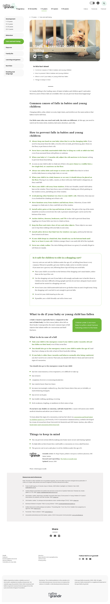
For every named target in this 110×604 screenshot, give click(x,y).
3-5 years (54, 9)
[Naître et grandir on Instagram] (80, 559)
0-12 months (32, 9)
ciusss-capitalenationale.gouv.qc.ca (47, 492)
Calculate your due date (9, 562)
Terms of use (42, 559)
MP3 (51, 56)
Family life (9, 53)
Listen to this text (40, 56)
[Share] (51, 536)
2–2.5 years (9, 27)
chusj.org (55, 497)
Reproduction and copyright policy (48, 557)
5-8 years (65, 9)
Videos (86, 9)
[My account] (98, 3)
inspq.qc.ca (37, 508)
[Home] (10, 6)
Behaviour (9, 35)
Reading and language (10, 73)
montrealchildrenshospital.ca (67, 504)
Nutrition (9, 66)
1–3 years (34, 17)
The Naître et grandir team (68, 459)
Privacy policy (42, 560)
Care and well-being (45, 17)
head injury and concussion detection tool (44, 425)
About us (40, 555)
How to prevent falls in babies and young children (52, 73)
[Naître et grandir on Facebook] (83, 559)
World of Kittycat (7, 560)
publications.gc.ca (31, 487)
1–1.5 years (9, 21)
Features (94, 9)
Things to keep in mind (42, 80)
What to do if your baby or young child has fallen (51, 76)
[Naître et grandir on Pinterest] (86, 559)
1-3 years (44, 9)
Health (4, 555)
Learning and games (13, 60)
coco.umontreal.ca (77, 515)
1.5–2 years (9, 24)
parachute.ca (49, 512)
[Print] (59, 536)
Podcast (103, 9)
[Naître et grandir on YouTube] (90, 559)
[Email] (55, 536)
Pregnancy (20, 9)
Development (10, 19)
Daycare (9, 47)
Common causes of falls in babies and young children (53, 70)
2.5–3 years (9, 29)
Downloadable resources (10, 559)
